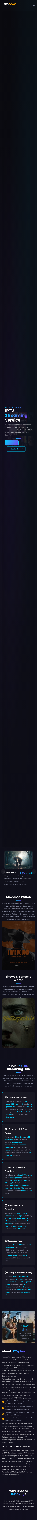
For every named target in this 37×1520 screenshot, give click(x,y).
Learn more (12, 443)
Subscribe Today (15, 449)
